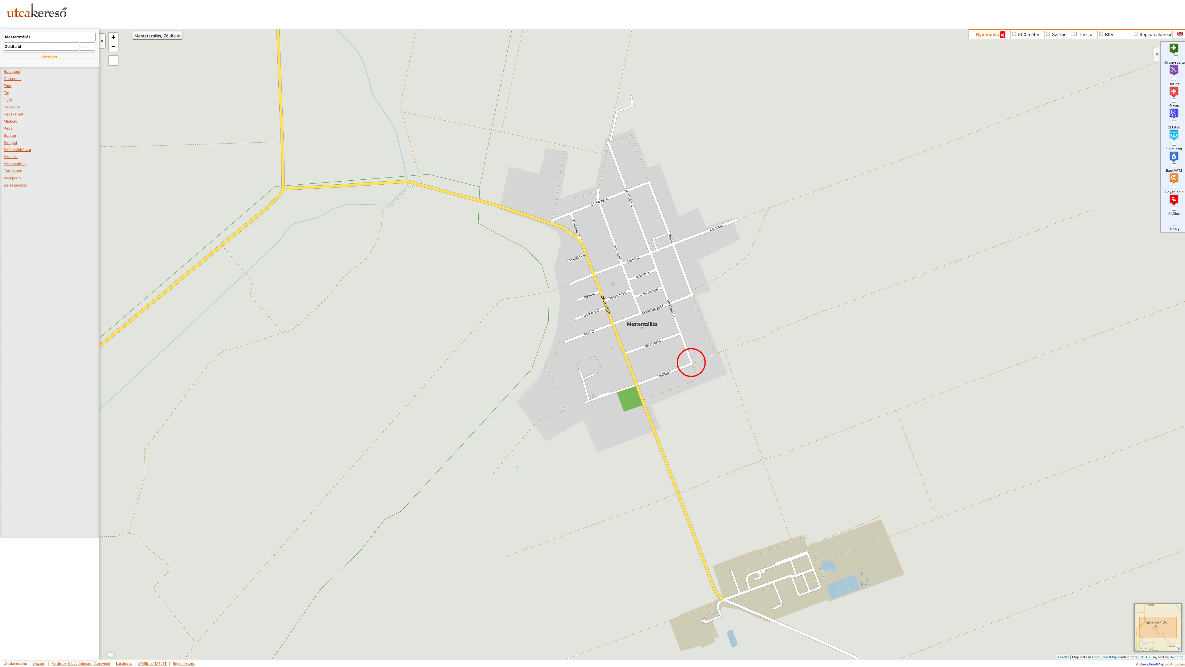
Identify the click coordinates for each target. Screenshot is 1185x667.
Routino (1177, 657)
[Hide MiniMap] (1178, 648)
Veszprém (12, 178)
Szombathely (15, 164)
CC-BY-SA (1148, 657)
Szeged (10, 142)
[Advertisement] (236, 14)
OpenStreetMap (1104, 657)
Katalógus (124, 663)
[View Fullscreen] (113, 60)
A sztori (39, 663)
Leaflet (1063, 657)
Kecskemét (13, 114)
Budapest (12, 71)
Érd (6, 93)
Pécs (8, 128)
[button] (49, 56)
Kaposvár (12, 107)
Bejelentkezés (184, 663)
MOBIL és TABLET (152, 663)
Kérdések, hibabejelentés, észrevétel (81, 663)
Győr (8, 100)
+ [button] (113, 37)
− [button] (113, 47)
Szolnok (11, 157)
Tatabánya (13, 171)
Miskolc (10, 121)
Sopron (10, 135)
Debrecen (12, 79)
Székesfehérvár (17, 150)
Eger (7, 86)
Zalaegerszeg (15, 185)
